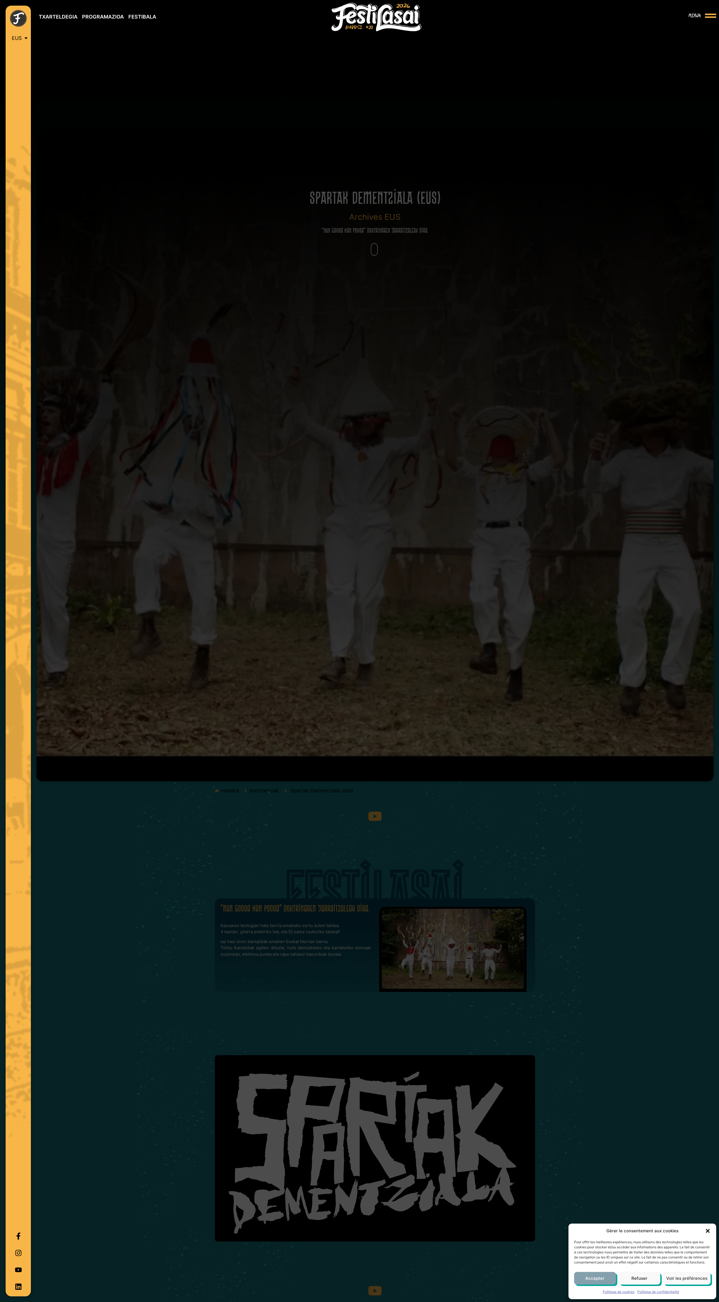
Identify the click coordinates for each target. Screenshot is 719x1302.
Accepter (594, 1278)
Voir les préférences (686, 1278)
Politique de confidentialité (658, 1292)
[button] (708, 1231)
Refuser (639, 1278)
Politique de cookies (618, 1292)
